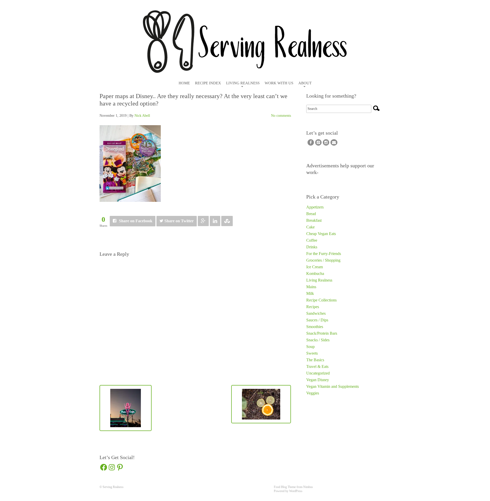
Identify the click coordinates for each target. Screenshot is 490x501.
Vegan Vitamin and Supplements (332, 386)
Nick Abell (142, 116)
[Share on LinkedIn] (215, 221)
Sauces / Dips (317, 320)
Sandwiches (316, 313)
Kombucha (315, 273)
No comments (281, 116)
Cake (310, 227)
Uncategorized (318, 373)
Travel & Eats (317, 366)
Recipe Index (208, 83)
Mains (311, 287)
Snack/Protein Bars (321, 333)
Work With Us (279, 83)
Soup (310, 346)
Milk (310, 293)
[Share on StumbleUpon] (227, 221)
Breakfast (314, 220)
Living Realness (243, 83)
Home (184, 83)
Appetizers (315, 207)
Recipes (312, 307)
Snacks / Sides (317, 340)
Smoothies (314, 326)
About (305, 83)
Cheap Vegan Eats (321, 233)
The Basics (315, 360)
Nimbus (308, 487)
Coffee (311, 240)
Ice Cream (314, 267)
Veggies (312, 393)
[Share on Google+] (203, 221)
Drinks (311, 247)
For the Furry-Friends (323, 253)
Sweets (312, 353)
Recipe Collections (321, 300)
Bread (311, 214)
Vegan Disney (317, 380)
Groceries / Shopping (323, 260)
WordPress (295, 491)
